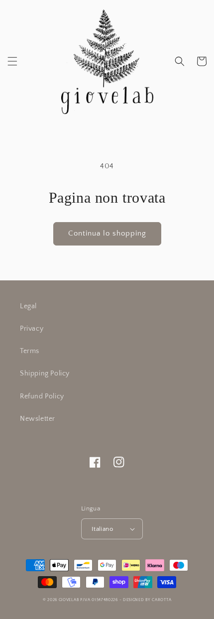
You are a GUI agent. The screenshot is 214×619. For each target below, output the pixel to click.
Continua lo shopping (107, 233)
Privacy (31, 329)
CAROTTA (161, 600)
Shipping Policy (45, 373)
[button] (12, 61)
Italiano (102, 528)
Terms (29, 351)
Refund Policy (42, 396)
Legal (28, 306)
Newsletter (37, 419)
